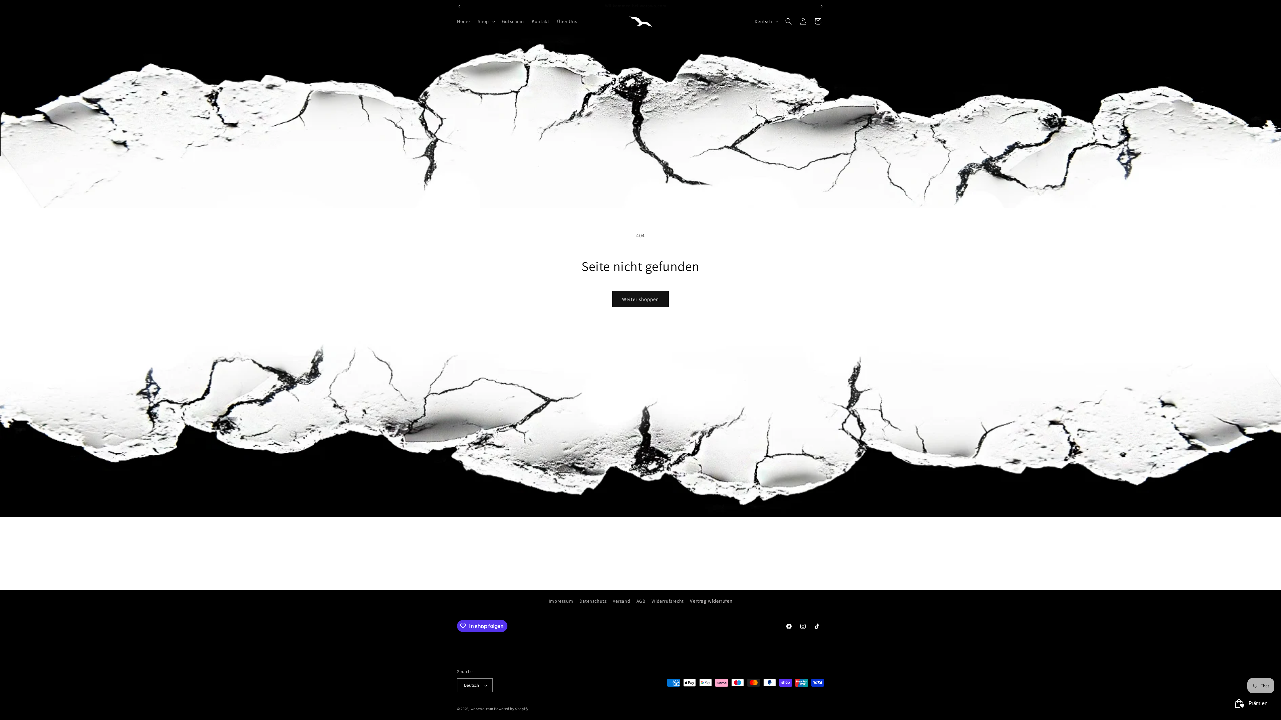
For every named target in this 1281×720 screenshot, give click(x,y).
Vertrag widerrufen (711, 601)
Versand (621, 601)
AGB (641, 601)
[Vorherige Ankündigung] (459, 6)
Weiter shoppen (640, 299)
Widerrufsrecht (668, 601)
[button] (486, 21)
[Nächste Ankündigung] (821, 6)
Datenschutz (593, 601)
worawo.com (482, 708)
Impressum (561, 601)
